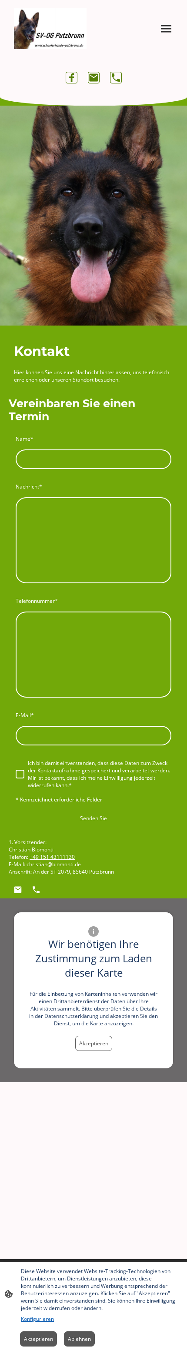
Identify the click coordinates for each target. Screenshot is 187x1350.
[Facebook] (71, 77)
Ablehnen (79, 1339)
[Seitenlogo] (50, 28)
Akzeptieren (93, 1043)
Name (24, 438)
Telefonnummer (37, 601)
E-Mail (25, 715)
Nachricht (29, 486)
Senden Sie (93, 818)
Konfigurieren (37, 1319)
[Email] (94, 77)
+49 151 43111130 (52, 857)
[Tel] (116, 77)
